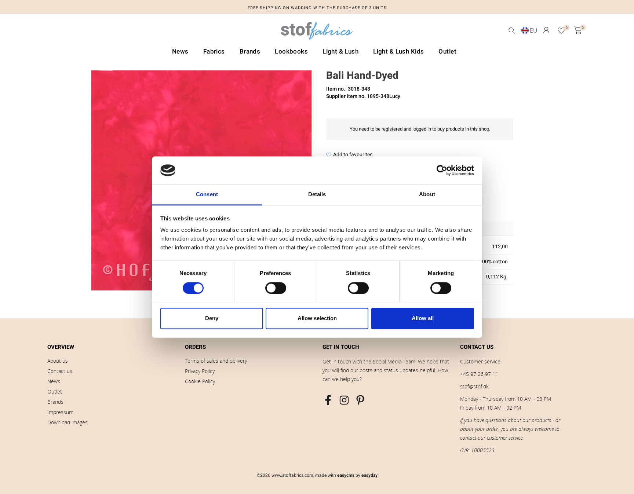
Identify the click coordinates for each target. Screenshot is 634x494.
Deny (211, 318)
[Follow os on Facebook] (328, 400)
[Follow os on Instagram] (344, 400)
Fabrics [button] (214, 51)
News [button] (180, 51)
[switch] (275, 288)
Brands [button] (250, 51)
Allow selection (317, 318)
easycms (345, 475)
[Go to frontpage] (317, 32)
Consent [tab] (207, 194)
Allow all (423, 318)
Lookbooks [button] (291, 51)
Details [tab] (317, 194)
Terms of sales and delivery (216, 360)
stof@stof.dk (474, 386)
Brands (55, 401)
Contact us (59, 370)
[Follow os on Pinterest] (360, 400)
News (53, 381)
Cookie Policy (200, 381)
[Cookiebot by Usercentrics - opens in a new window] (442, 170)
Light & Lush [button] (340, 51)
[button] (546, 30)
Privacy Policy (200, 370)
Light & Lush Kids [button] (398, 51)
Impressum (60, 412)
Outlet (54, 391)
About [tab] (427, 194)
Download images (67, 422)
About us (57, 360)
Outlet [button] (447, 51)
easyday (369, 475)
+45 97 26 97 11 (479, 373)
